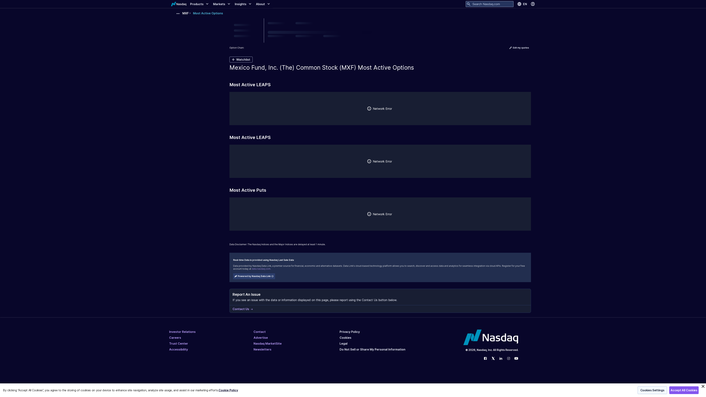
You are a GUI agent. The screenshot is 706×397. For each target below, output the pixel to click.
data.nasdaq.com (261, 268)
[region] (353, 390)
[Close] (703, 386)
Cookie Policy (228, 390)
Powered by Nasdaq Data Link (254, 276)
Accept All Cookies (684, 390)
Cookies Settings (652, 390)
